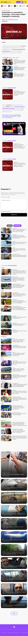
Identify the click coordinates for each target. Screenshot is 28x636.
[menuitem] (25, 2)
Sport (17, 5)
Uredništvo (3, 632)
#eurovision (5, 116)
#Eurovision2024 (12, 116)
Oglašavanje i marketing (13, 632)
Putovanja (23, 5)
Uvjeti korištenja (24, 632)
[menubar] (25, 2)
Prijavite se (14, 214)
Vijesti (12, 5)
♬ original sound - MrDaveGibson (11, 117)
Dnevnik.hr (5, 5)
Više (14, 613)
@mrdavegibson (6, 115)
